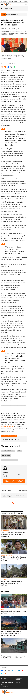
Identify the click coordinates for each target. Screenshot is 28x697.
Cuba (19, 451)
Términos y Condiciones (4, 685)
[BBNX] (7, 692)
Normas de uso (23, 490)
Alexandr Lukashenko (9, 460)
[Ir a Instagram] (9, 670)
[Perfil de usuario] (26, 4)
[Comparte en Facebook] (8, 67)
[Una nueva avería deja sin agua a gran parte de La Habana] (14, 601)
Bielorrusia (6, 455)
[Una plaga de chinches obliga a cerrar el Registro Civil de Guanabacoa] (14, 645)
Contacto (17, 685)
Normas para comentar (18, 678)
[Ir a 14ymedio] (9, 4)
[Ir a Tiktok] (16, 670)
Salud (15, 1)
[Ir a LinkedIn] (19, 670)
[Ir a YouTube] (23, 670)
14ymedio (4, 678)
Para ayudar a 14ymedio (12, 14)
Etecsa (19, 1)
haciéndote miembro (7, 426)
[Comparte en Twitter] (11, 67)
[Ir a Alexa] (2, 673)
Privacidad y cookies (7, 682)
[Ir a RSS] (6, 673)
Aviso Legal (18, 682)
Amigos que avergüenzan (11, 439)
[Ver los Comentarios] (5, 67)
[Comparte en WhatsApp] (14, 67)
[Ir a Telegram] (12, 670)
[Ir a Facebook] (2, 670)
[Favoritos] (2, 67)
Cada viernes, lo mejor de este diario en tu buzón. (14, 481)
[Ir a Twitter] (6, 670)
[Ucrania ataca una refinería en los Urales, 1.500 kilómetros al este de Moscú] (14, 571)
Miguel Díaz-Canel (8, 451)
